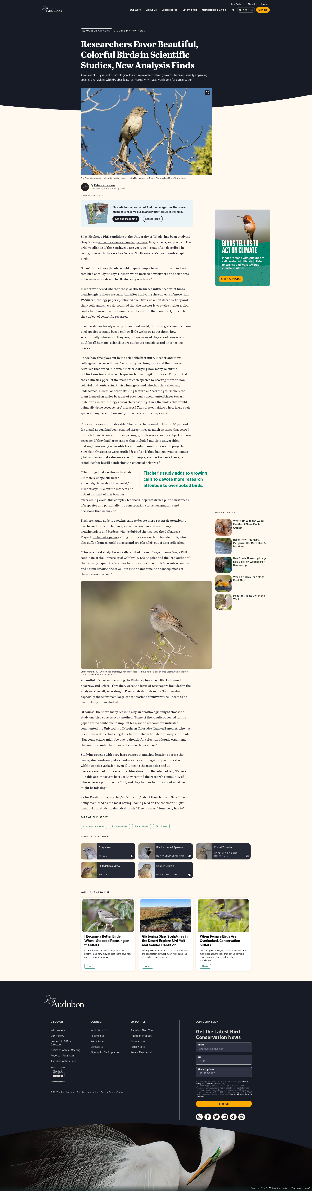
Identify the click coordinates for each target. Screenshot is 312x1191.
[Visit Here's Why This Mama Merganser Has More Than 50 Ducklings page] (242, 546)
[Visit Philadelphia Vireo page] (108, 870)
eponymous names (174, 451)
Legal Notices (92, 1092)
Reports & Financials (63, 1055)
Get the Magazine (126, 218)
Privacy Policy (108, 1092)
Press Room (97, 1041)
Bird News (161, 826)
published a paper (104, 537)
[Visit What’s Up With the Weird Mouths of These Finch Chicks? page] (242, 527)
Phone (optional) (207, 1069)
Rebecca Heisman (104, 185)
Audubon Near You (142, 1030)
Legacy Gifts (138, 1046)
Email (201, 1045)
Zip (199, 1057)
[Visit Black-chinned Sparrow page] (165, 851)
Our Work (135, 9)
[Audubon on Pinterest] (241, 1117)
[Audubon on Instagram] (199, 1117)
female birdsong (161, 734)
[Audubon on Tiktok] (233, 1117)
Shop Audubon (237, 4)
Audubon (52, 9)
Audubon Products (142, 1035)
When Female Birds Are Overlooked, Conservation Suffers (223, 934)
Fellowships (97, 1035)
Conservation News (131, 31)
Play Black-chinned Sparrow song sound (190, 856)
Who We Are (58, 1030)
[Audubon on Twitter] (216, 1117)
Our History (57, 1035)
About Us (151, 9)
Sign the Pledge (231, 279)
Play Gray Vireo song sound (132, 856)
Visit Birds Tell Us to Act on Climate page (242, 248)
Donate (262, 9)
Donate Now (138, 1041)
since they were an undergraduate (123, 242)
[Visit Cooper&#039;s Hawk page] (165, 870)
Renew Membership (142, 1052)
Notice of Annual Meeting (65, 1050)
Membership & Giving (214, 9)
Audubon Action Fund (64, 1061)
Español (264, 4)
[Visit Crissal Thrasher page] (223, 851)
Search (233, 10)
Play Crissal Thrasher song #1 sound (247, 856)
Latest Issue (152, 218)
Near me (248, 10)
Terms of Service (213, 1083)
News (90, 966)
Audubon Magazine (98, 31)
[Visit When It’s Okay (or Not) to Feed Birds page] (242, 583)
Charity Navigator (58, 1074)
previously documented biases (151, 396)
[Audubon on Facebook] (207, 1117)
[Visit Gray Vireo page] (108, 851)
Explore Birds (169, 9)
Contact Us (97, 1046)
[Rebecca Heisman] (85, 187)
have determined (117, 305)
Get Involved (189, 9)
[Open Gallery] (207, 92)
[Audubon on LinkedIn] (224, 1117)
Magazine (252, 4)
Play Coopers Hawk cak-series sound (190, 875)
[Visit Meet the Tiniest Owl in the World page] (242, 602)
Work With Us (99, 1030)
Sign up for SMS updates (105, 1052)
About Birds (141, 826)
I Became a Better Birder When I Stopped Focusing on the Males (108, 934)
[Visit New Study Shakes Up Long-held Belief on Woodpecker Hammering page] (242, 565)
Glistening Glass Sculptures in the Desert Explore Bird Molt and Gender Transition (165, 934)
